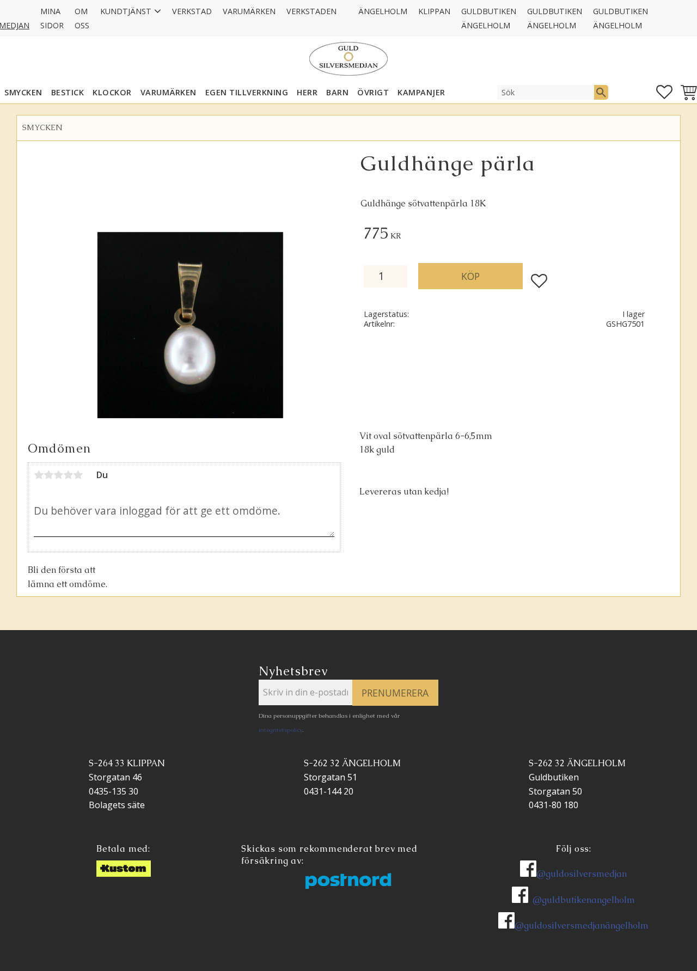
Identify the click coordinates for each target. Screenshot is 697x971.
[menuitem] (347, 4)
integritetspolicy (280, 730)
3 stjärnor (58, 475)
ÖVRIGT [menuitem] (373, 92)
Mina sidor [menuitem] (52, 18)
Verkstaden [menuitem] (311, 11)
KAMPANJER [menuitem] (421, 92)
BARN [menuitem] (337, 92)
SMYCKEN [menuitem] (23, 92)
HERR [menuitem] (307, 92)
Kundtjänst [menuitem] (125, 11)
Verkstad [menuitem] (192, 11)
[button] (664, 92)
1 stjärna (39, 475)
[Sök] (601, 92)
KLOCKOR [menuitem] (112, 92)
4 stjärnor (68, 475)
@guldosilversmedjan (581, 874)
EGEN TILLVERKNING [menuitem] (247, 92)
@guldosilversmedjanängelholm (582, 925)
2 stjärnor (48, 475)
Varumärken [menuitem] (249, 11)
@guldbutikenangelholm (584, 900)
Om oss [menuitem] (82, 18)
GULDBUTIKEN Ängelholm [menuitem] (488, 18)
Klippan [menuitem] (434, 11)
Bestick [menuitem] (67, 92)
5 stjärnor (78, 475)
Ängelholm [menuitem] (382, 11)
